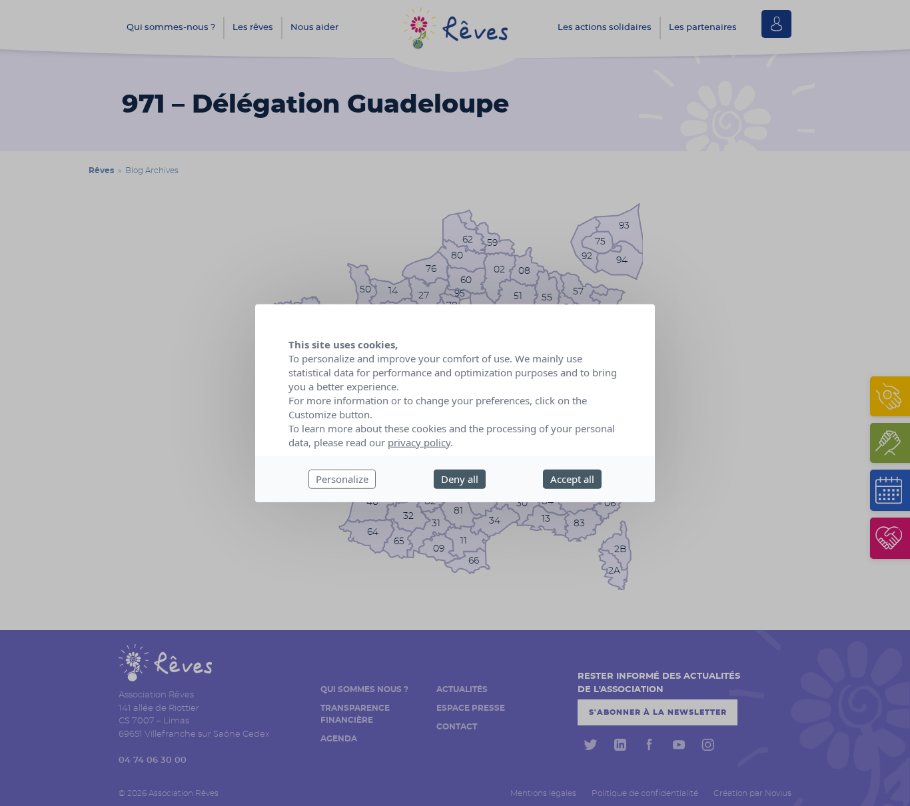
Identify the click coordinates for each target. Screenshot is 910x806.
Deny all (459, 479)
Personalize (342, 479)
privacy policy (419, 442)
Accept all (572, 479)
